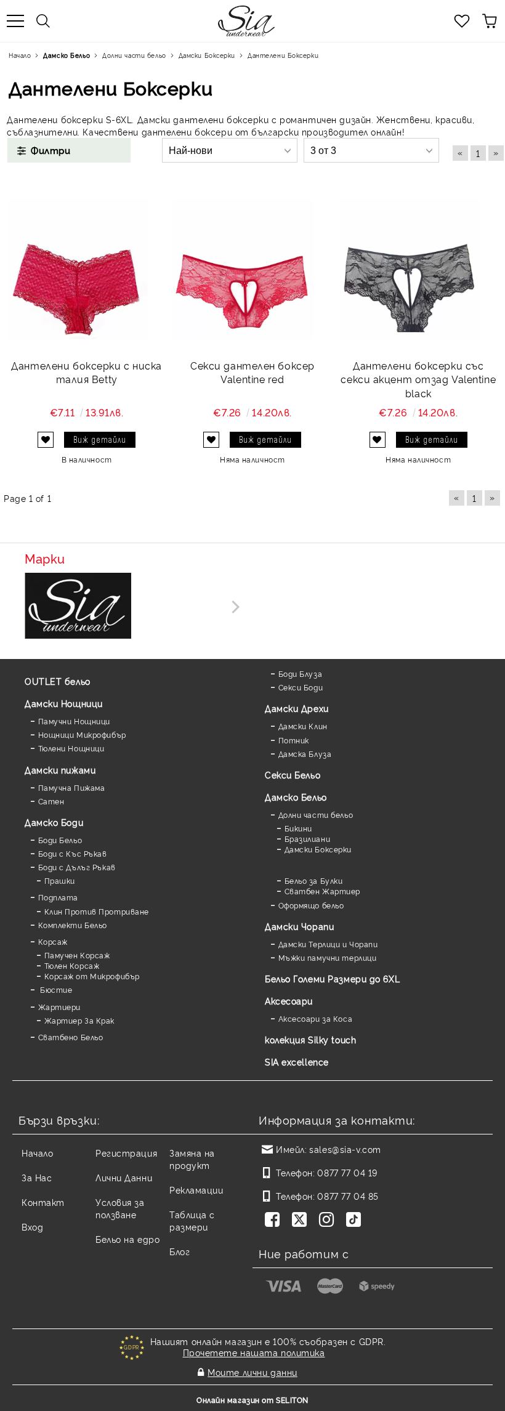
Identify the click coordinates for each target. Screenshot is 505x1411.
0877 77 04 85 (347, 1196)
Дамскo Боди (54, 822)
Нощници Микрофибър (82, 734)
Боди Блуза (300, 673)
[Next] (233, 606)
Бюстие (55, 989)
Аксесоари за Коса (315, 1018)
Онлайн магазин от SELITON (252, 1399)
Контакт (43, 1202)
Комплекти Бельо (72, 925)
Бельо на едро (127, 1239)
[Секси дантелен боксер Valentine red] (243, 269)
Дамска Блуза (304, 753)
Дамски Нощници (64, 703)
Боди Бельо (60, 840)
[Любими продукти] (462, 21)
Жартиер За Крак (79, 1020)
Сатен (51, 801)
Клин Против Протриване (96, 911)
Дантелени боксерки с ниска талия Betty (86, 372)
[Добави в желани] (46, 440)
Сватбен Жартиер (322, 891)
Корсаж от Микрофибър (92, 976)
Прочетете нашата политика (254, 1352)
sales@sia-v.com (345, 1149)
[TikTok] (356, 1221)
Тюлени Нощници (71, 748)
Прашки (59, 880)
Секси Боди (300, 687)
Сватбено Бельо (70, 1037)
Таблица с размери (192, 1220)
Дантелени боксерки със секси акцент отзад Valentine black (418, 379)
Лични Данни (123, 1177)
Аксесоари (289, 1000)
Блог (179, 1251)
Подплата (58, 897)
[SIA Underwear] (78, 607)
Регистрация (126, 1152)
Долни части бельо (315, 814)
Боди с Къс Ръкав (72, 853)
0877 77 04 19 (347, 1172)
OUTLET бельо (58, 681)
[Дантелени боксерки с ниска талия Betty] (77, 269)
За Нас (37, 1177)
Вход (32, 1226)
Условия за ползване (120, 1208)
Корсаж (53, 941)
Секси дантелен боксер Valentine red (252, 372)
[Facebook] (275, 1221)
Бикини (298, 828)
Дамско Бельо (296, 797)
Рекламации (196, 1189)
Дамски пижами (60, 769)
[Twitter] (302, 1221)
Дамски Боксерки (318, 849)
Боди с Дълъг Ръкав (77, 867)
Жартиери (59, 1006)
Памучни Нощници (74, 721)
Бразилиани (307, 838)
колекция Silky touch (310, 1039)
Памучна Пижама (71, 787)
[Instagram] (329, 1221)
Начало (37, 1152)
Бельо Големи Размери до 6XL (332, 978)
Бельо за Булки (313, 880)
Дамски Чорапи (299, 926)
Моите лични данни (252, 1372)
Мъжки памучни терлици (327, 957)
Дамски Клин (303, 726)
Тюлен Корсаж (71, 965)
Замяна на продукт (192, 1159)
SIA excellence (297, 1061)
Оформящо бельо (311, 905)
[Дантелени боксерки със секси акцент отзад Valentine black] (409, 269)
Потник (293, 740)
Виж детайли (99, 439)
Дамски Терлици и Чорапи (328, 944)
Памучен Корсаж (77, 955)
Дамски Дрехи (297, 708)
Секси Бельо (292, 774)
